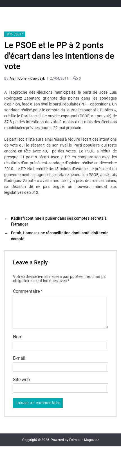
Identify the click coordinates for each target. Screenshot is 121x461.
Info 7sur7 (14, 34)
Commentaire (28, 291)
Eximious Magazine (84, 440)
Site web (21, 379)
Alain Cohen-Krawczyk (27, 78)
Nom (18, 336)
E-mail (19, 358)
